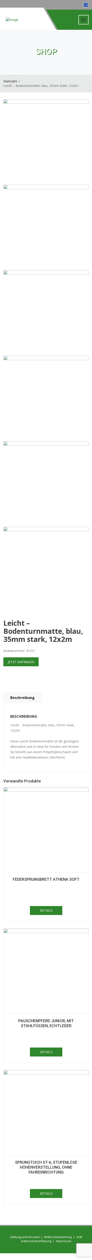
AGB (79, 1237)
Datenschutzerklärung (36, 1241)
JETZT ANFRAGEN (21, 662)
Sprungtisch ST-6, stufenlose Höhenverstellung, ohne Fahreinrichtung (46, 1167)
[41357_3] (46, 313)
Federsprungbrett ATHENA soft (46, 879)
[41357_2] (46, 227)
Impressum (63, 1241)
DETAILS (46, 910)
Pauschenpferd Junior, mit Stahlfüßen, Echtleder (46, 1023)
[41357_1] (46, 142)
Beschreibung (22, 697)
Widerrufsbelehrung (58, 1237)
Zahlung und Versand (24, 1237)
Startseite (10, 81)
